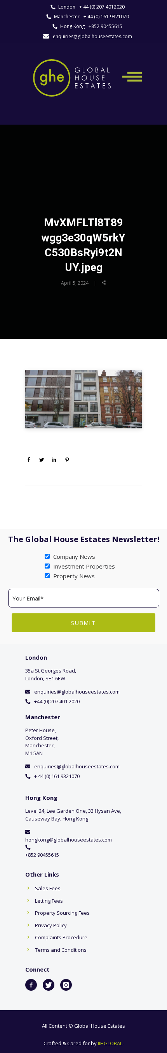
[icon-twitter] (48, 985)
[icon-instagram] (66, 985)
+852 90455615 (105, 26)
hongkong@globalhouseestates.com (68, 839)
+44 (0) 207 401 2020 (57, 701)
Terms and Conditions (61, 949)
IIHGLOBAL (110, 1043)
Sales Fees (48, 888)
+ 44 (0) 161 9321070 (106, 16)
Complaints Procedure (61, 937)
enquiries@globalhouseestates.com (92, 36)
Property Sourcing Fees (62, 912)
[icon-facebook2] (31, 985)
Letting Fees (49, 900)
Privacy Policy (51, 925)
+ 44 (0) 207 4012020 (102, 7)
